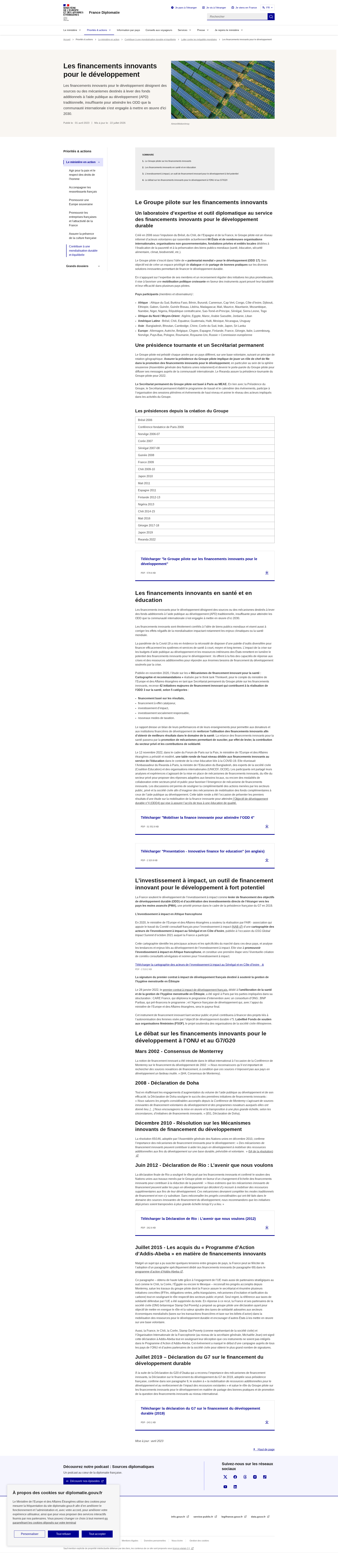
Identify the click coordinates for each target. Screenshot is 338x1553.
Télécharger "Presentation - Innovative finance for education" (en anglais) (203, 851)
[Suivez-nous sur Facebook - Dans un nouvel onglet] (235, 1476)
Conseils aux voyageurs (159, 30)
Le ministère (70, 30)
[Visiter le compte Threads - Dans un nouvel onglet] (245, 1476)
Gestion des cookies (199, 1540)
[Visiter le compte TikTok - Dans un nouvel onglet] (264, 1476)
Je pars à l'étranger (186, 7)
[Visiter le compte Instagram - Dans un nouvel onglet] (254, 1476)
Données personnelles (155, 1540)
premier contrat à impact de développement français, (195, 989)
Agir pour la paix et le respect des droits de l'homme (82, 174)
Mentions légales (130, 1540)
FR (268, 7)
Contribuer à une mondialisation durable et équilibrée (150, 39)
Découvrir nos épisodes (85, 1481)
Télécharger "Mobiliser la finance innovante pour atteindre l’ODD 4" (197, 817)
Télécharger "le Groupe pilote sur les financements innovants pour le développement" (199, 561)
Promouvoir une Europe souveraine (81, 202)
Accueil (66, 39)
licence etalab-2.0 (181, 1548)
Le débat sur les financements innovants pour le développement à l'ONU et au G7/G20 (186, 180)
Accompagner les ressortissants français (83, 189)
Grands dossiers (77, 266)
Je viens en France (246, 7)
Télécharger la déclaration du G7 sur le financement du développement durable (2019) (200, 1410)
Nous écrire (177, 1540)
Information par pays (128, 30)
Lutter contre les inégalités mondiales (199, 39)
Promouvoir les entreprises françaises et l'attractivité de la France (82, 219)
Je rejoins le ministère (227, 30)
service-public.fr (203, 1516)
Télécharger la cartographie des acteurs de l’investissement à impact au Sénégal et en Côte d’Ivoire (197, 964)
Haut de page (266, 1449)
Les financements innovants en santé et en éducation (170, 167)
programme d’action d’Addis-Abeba (157, 1271)
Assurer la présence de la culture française (82, 235)
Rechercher (271, 16)
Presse (201, 30)
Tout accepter (97, 1533)
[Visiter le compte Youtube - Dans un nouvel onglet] (225, 1486)
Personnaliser (29, 1533)
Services (182, 30)
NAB (236, 926)
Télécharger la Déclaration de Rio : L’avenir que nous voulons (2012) (198, 1219)
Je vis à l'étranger (216, 7)
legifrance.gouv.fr (232, 1516)
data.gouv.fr (258, 1516)
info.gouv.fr (178, 1516)
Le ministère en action (108, 39)
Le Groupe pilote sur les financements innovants (168, 161)
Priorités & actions (97, 30)
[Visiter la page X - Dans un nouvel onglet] (225, 1476)
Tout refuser (63, 1533)
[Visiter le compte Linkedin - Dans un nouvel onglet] (235, 1486)
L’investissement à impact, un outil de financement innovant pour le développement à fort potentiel (192, 174)
